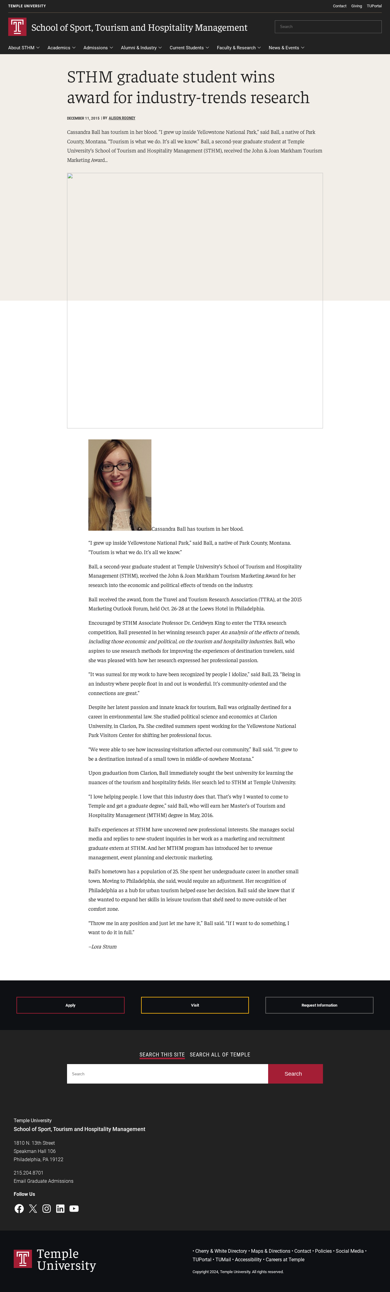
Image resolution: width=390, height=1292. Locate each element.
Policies (323, 1251)
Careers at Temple (285, 1259)
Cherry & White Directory (221, 1251)
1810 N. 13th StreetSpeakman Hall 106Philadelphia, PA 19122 (38, 1151)
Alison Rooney (122, 118)
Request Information (319, 1005)
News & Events (284, 48)
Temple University (27, 6)
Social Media (350, 1251)
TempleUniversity (66, 1258)
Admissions (95, 48)
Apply (71, 1005)
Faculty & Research (236, 48)
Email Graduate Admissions (43, 1181)
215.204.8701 (29, 1173)
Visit (195, 1005)
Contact (339, 6)
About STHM (21, 48)
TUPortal (374, 6)
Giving (356, 6)
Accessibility (248, 1259)
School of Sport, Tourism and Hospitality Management (139, 27)
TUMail (223, 1259)
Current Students (187, 48)
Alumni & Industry (139, 48)
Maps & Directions (270, 1251)
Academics (59, 48)
